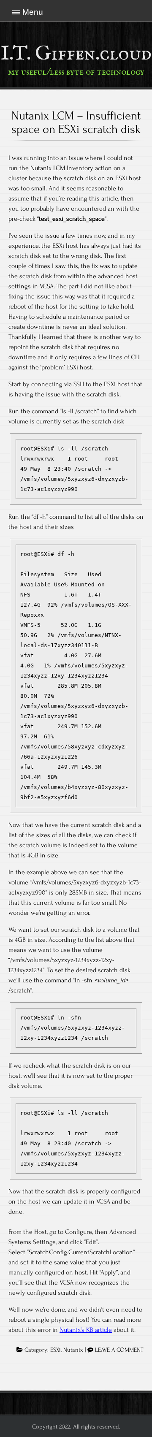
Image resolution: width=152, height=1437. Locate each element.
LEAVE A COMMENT (119, 1350)
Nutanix (73, 1350)
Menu (32, 12)
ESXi (55, 1350)
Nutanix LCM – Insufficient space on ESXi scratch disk (76, 122)
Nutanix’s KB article (86, 1330)
